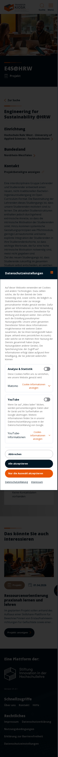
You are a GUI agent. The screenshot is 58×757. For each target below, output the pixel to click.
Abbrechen (14, 454)
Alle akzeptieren (18, 463)
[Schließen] (52, 272)
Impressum (37, 481)
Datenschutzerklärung (16, 481)
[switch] (47, 369)
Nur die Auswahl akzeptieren (25, 473)
